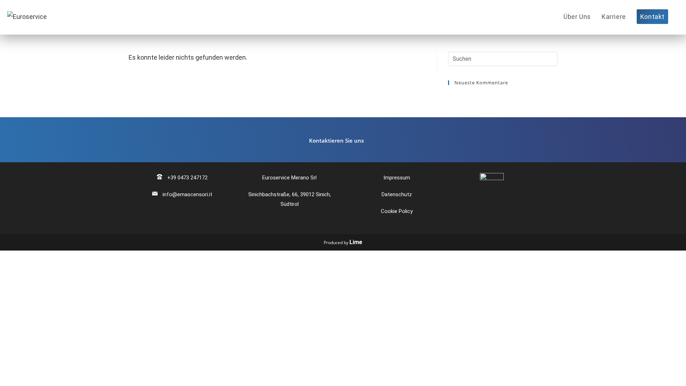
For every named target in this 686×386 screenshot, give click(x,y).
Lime (355, 242)
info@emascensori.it (186, 194)
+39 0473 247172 (187, 177)
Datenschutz (397, 194)
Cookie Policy (397, 211)
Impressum (396, 177)
